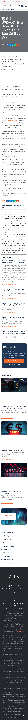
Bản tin (14, 592)
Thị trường (17, 600)
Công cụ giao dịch (7, 603)
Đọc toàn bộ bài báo (10, 284)
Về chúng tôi (6, 600)
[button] (7, 45)
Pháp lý (3, 588)
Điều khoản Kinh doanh (12, 588)
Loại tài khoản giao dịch (19, 604)
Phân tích (5, 608)
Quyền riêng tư (21, 588)
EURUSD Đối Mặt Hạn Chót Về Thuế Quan (11, 450)
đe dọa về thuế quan (11, 120)
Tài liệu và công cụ (19, 608)
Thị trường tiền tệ (6, 102)
